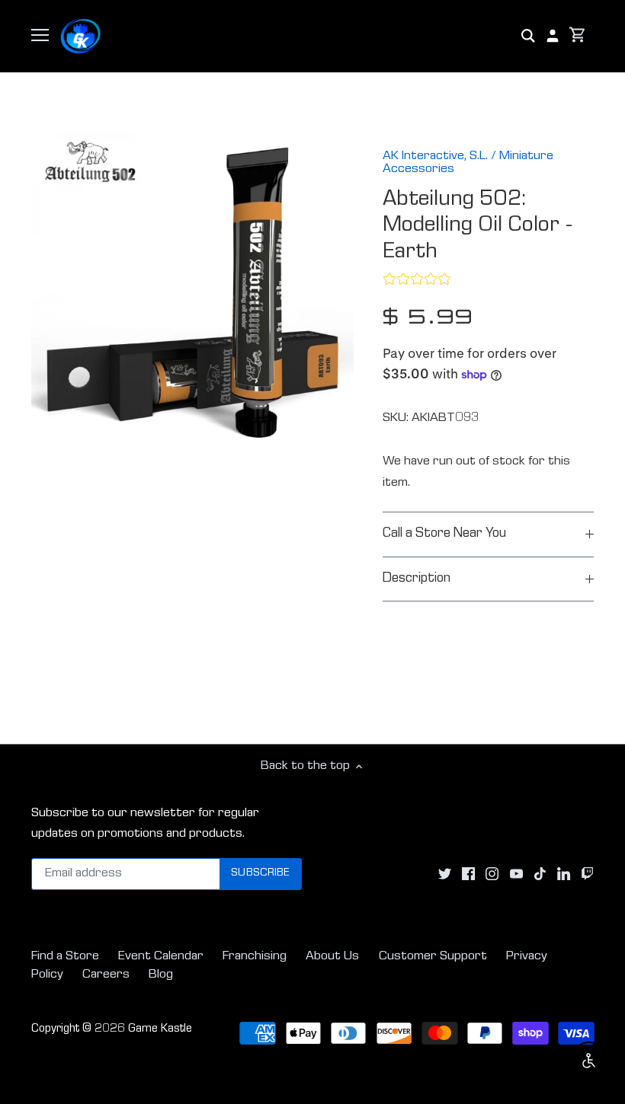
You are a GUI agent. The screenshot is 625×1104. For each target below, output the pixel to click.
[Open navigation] (40, 35)
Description (416, 579)
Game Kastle (160, 1029)
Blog (161, 974)
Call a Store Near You (444, 534)
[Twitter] (444, 874)
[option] (192, 292)
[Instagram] (492, 874)
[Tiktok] (540, 874)
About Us (332, 956)
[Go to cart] (578, 36)
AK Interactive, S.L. (435, 156)
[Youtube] (516, 874)
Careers (106, 974)
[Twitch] (587, 874)
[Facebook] (468, 874)
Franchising (255, 956)
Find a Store (65, 956)
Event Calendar (161, 956)
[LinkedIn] (563, 874)
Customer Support (433, 956)
